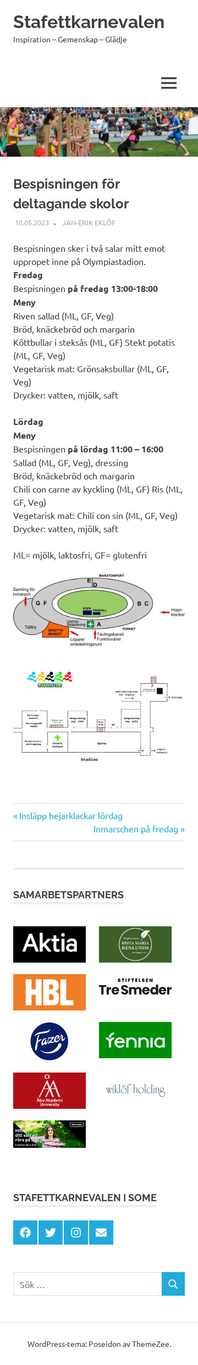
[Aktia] (49, 958)
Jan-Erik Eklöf (89, 222)
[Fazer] (49, 1057)
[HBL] (49, 1006)
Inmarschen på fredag (136, 828)
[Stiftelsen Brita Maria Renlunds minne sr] (135, 958)
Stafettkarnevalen (88, 22)
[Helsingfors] (49, 1144)
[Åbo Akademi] (49, 1104)
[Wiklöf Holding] (135, 1104)
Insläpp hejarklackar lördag (71, 815)
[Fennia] (135, 1054)
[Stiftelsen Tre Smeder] (135, 995)
